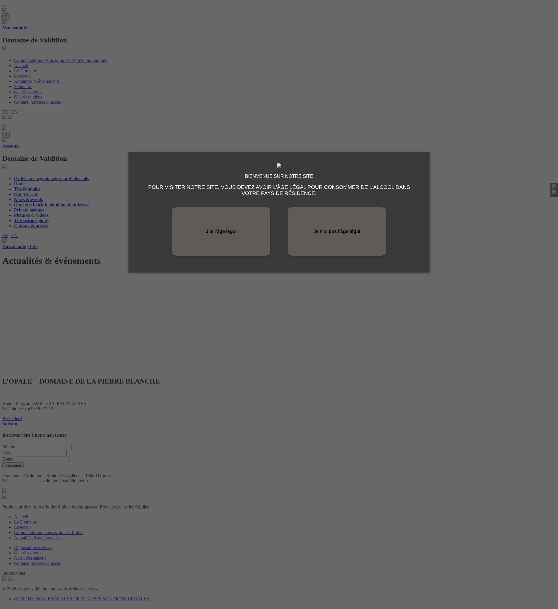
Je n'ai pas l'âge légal (336, 231)
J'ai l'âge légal (221, 231)
